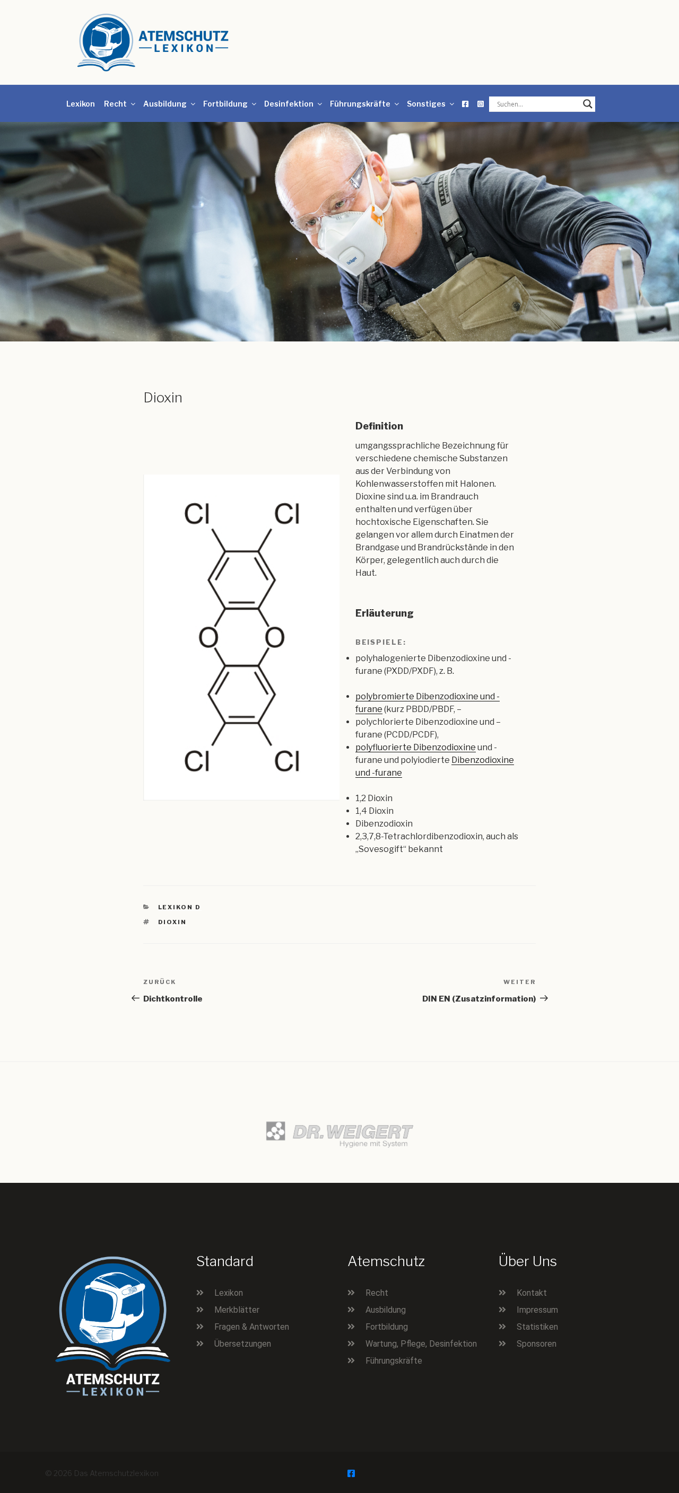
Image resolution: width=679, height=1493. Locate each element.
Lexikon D (180, 907)
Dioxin (172, 922)
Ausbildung (165, 103)
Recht (115, 103)
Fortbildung (225, 103)
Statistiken (537, 1327)
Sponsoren (536, 1344)
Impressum (537, 1310)
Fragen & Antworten (251, 1327)
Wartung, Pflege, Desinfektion (421, 1344)
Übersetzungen (242, 1344)
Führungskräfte (360, 103)
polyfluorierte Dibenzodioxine (415, 747)
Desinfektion (289, 103)
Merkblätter (236, 1310)
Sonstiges (426, 103)
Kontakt (532, 1293)
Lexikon (80, 103)
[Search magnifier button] (587, 103)
